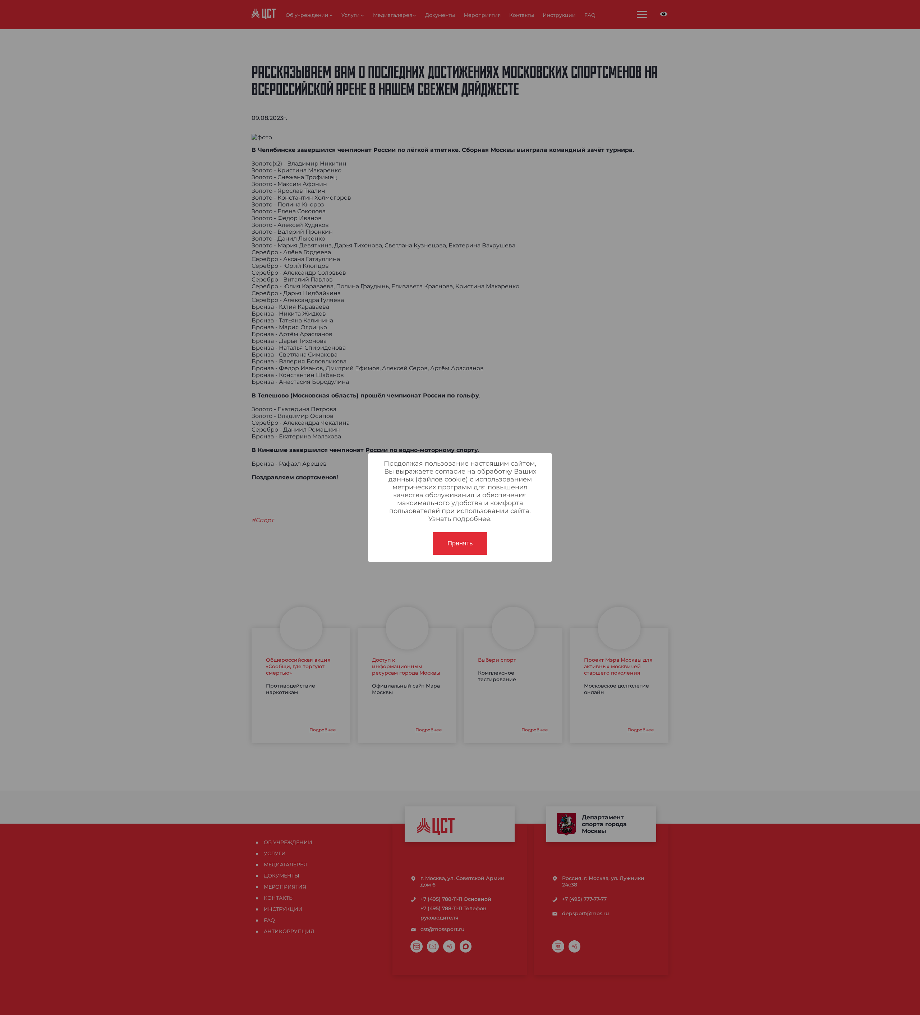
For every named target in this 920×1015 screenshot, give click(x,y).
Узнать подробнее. (460, 519)
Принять (460, 543)
